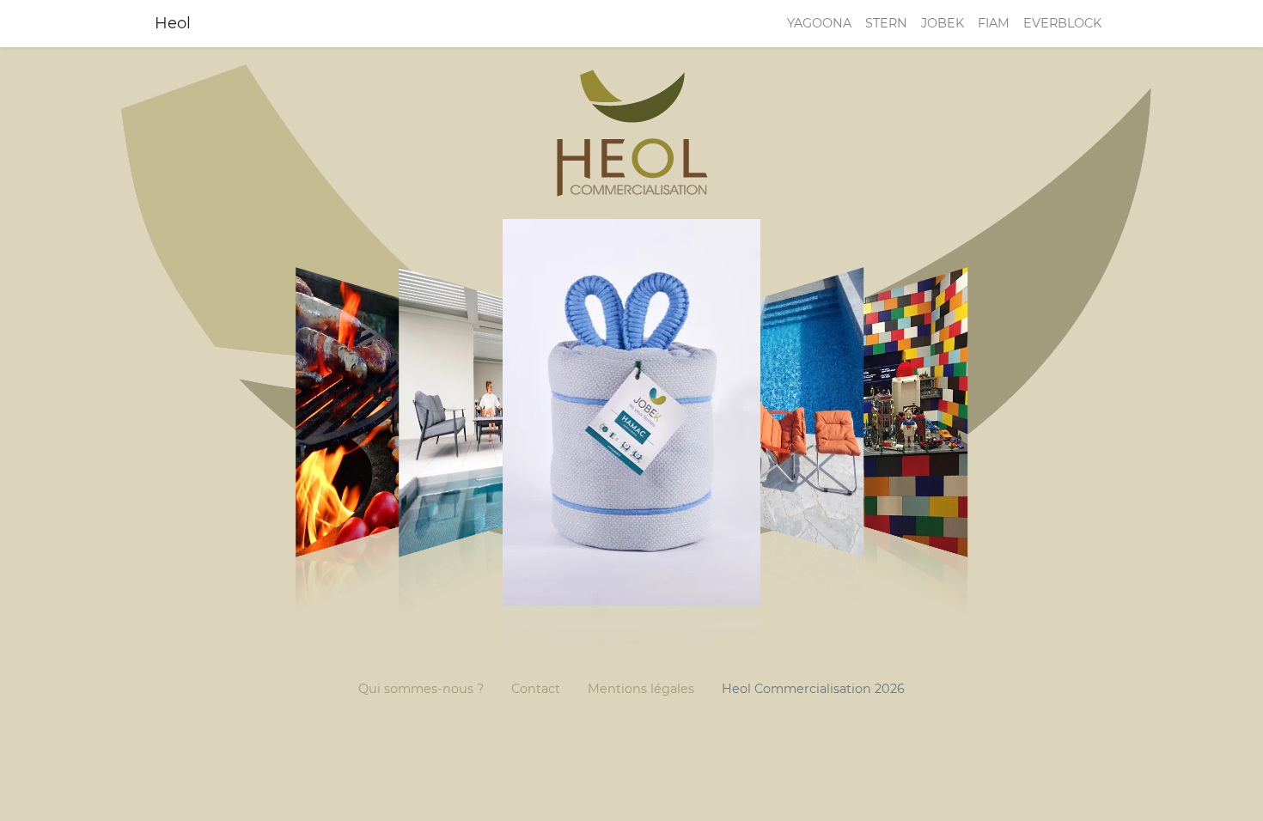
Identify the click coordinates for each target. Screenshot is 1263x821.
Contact (535, 688)
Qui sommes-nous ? (421, 688)
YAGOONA (819, 23)
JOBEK (942, 23)
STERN (886, 23)
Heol (173, 23)
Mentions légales (641, 688)
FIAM (994, 23)
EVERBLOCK (1062, 23)
